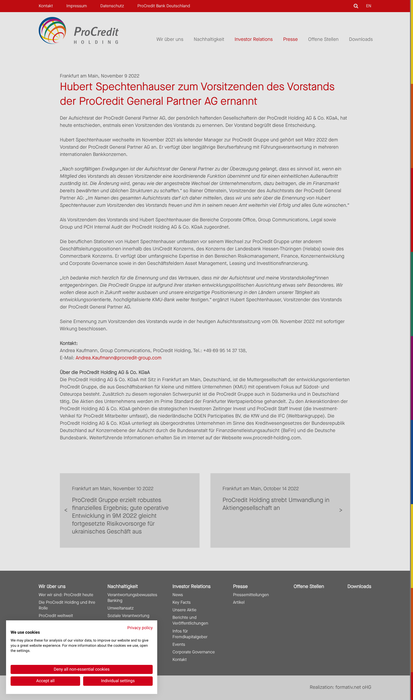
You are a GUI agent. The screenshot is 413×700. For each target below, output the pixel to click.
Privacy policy (140, 628)
